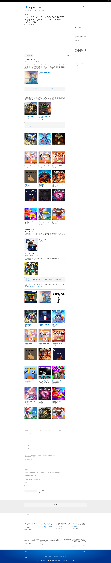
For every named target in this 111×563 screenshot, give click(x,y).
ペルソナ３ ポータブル (42, 239)
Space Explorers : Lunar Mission (44, 380)
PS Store (35, 10)
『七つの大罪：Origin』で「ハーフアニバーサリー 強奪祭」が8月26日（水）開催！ (47, 524)
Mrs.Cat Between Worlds (28, 221)
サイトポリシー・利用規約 (41, 560)
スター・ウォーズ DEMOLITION (57, 184)
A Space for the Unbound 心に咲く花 (45, 72)
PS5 (28, 10)
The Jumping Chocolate (56, 221)
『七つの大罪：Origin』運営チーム (47, 526)
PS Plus (39, 10)
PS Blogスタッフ (28, 527)
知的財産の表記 (57, 560)
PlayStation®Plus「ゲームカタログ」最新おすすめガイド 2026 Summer (31, 540)
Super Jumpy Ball (27, 380)
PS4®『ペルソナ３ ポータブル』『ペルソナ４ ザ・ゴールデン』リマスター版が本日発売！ (47, 279)
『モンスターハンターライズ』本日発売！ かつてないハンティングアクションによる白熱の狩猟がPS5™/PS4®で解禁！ (48, 125)
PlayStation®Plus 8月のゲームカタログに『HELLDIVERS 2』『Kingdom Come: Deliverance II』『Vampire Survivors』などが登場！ (81, 37)
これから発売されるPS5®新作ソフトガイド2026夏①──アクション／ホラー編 (63, 524)
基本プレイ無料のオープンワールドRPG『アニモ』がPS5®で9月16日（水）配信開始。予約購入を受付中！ (80, 50)
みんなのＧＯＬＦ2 (41, 221)
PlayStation (36, 7)
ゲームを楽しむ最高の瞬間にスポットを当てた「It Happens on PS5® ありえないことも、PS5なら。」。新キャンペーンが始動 (79, 541)
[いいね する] (80, 40)
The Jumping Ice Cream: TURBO (44, 165)
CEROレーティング (64, 560)
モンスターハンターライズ (28, 116)
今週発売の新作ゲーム (33, 490)
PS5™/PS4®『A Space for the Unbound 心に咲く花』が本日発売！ (43, 88)
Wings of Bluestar (27, 324)
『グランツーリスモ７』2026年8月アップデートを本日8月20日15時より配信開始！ (79, 524)
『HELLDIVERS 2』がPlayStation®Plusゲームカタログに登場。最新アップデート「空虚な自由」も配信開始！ (81, 63)
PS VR (33, 10)
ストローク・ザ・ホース (28, 203)
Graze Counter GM (55, 324)
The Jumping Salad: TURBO (57, 165)
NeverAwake (54, 203)
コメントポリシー (71, 560)
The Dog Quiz (26, 184)
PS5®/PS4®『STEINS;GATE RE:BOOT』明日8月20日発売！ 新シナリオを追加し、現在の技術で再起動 (47, 540)
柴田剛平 (59, 541)
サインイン (77, 7)
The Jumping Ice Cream (28, 165)
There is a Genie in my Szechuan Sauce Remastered (58, 381)
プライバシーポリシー (50, 560)
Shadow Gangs (41, 184)
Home (26, 10)
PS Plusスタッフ (28, 541)
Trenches (40, 203)
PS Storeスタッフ (30, 55)
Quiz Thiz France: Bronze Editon (44, 324)
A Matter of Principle (56, 304)
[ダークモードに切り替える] (73, 7)
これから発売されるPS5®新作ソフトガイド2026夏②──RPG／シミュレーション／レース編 (31, 524)
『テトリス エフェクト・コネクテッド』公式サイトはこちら (33, 286)
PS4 (30, 10)
